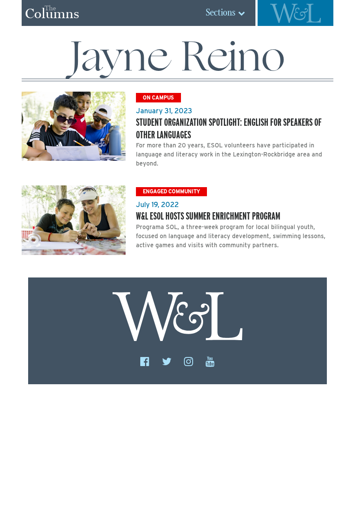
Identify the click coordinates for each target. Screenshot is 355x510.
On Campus (158, 97)
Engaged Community (171, 191)
